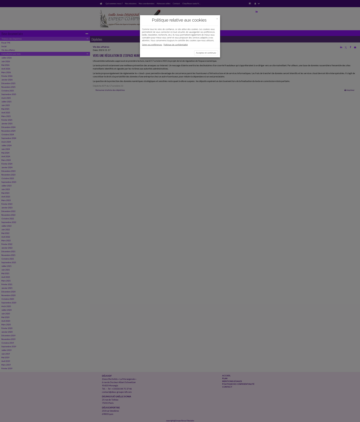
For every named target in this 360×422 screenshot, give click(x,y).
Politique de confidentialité (176, 44)
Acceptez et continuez (206, 52)
